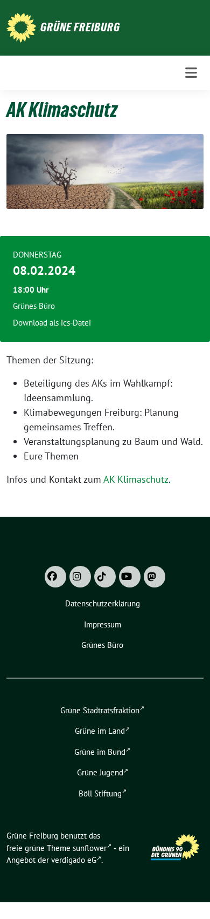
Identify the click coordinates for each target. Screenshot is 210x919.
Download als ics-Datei (52, 322)
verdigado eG (73, 860)
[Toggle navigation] (191, 73)
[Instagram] (80, 576)
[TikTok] (105, 576)
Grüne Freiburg (80, 27)
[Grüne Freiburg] (21, 27)
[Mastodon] (154, 576)
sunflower (90, 848)
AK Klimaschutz (136, 479)
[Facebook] (55, 576)
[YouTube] (130, 576)
